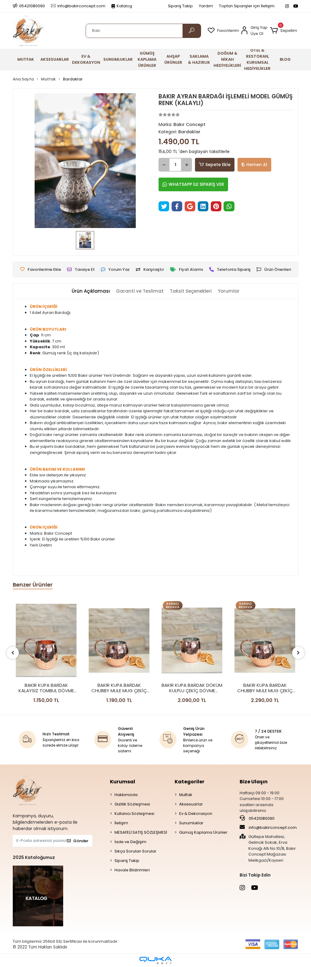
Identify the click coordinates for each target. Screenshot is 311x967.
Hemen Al (256, 165)
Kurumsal (122, 781)
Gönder (80, 841)
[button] (283, 31)
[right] (298, 652)
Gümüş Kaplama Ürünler (203, 832)
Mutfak (185, 795)
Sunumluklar (191, 823)
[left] (12, 652)
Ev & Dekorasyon (195, 813)
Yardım (206, 6)
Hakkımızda (126, 795)
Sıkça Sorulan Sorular (135, 851)
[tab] (91, 291)
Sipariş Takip (180, 6)
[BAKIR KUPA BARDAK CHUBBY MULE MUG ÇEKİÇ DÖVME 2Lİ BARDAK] (264, 640)
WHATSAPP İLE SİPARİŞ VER (196, 184)
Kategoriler (189, 781)
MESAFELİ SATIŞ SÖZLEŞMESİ (140, 832)
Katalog (124, 6)
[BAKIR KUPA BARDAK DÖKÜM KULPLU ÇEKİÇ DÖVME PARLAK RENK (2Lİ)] (192, 640)
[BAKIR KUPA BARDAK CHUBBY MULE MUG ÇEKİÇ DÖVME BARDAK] (119, 640)
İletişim (121, 823)
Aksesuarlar (191, 804)
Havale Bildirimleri (132, 870)
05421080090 (261, 818)
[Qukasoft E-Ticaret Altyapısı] (155, 960)
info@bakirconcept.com (273, 827)
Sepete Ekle (218, 165)
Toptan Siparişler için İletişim (247, 6)
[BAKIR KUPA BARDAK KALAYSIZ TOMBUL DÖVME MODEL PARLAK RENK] (46, 640)
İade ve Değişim (130, 842)
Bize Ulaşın (254, 781)
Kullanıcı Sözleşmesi (134, 813)
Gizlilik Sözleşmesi (132, 804)
